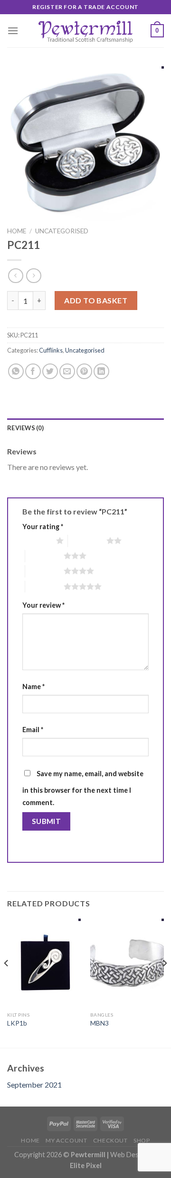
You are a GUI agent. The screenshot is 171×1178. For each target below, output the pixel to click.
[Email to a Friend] (67, 371)
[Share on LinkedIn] (101, 371)
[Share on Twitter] (50, 371)
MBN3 (99, 1023)
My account (66, 1140)
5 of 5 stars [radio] (44, 586)
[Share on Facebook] (33, 371)
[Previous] (6, 982)
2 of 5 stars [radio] (87, 540)
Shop (141, 1140)
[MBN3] (127, 963)
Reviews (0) (25, 428)
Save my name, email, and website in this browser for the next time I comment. (82, 788)
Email (32, 730)
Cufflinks (51, 350)
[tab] (85, 427)
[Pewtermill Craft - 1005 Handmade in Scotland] (85, 30)
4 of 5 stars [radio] (44, 571)
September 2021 (34, 1084)
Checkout (110, 1140)
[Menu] (13, 30)
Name (33, 686)
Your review (43, 605)
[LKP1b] (44, 963)
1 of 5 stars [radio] (37, 540)
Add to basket (95, 300)
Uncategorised (61, 231)
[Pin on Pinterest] (84, 371)
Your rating (42, 527)
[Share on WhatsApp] (16, 371)
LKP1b (17, 1023)
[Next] (164, 982)
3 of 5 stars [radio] (44, 555)
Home (16, 231)
